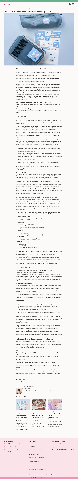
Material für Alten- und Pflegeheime (37, 451)
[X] (18, 382)
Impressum (31, 464)
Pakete (57, 4)
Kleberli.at (42, 474)
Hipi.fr (58, 474)
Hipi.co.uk (48, 474)
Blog (8, 8)
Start (5, 8)
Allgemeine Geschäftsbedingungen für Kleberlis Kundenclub (37, 470)
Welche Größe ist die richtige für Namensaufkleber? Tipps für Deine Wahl (54, 416)
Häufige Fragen (32, 446)
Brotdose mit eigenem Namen (27, 238)
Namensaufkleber (52, 411)
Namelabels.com (22, 474)
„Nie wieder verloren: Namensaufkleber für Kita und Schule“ (48, 259)
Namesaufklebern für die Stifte (41, 303)
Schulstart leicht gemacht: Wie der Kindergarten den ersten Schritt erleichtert (37, 417)
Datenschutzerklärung (34, 461)
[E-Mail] (22, 382)
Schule (11, 8)
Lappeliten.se (36, 474)
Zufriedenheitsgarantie (34, 454)
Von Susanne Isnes (46, 68)
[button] (73, 4)
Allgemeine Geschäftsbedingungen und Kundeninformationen (37, 458)
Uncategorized (19, 411)
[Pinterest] (20, 382)
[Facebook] (17, 382)
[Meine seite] (70, 4)
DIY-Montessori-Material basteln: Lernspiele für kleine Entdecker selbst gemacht (22, 417)
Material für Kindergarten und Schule (37, 449)
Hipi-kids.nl (53, 474)
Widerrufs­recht (32, 467)
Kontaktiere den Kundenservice (14, 443)
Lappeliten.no (29, 474)
